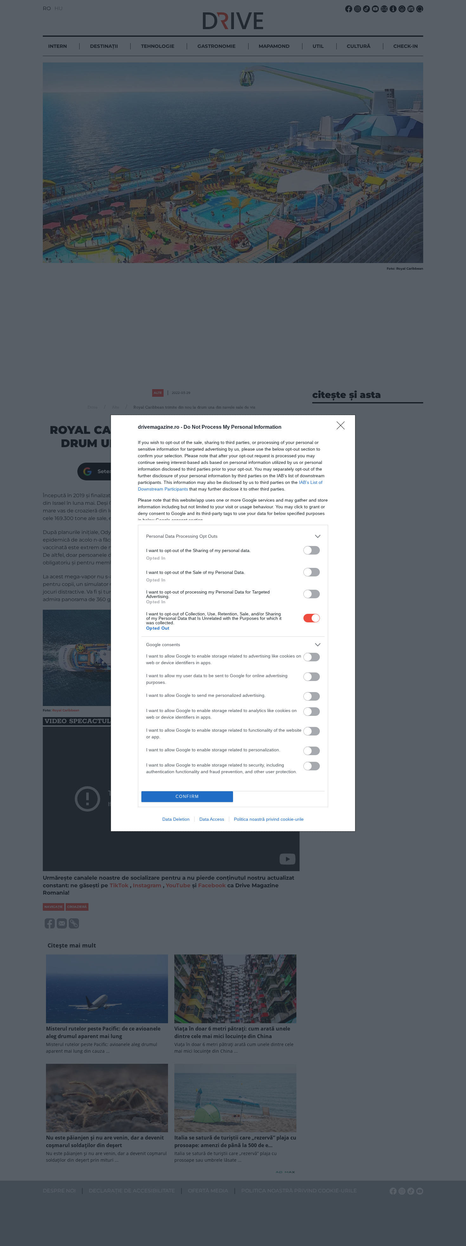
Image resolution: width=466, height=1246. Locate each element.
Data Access (211, 819)
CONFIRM (187, 796)
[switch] (311, 550)
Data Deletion (176, 819)
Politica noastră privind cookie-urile (269, 819)
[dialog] (233, 623)
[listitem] (233, 536)
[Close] (343, 427)
